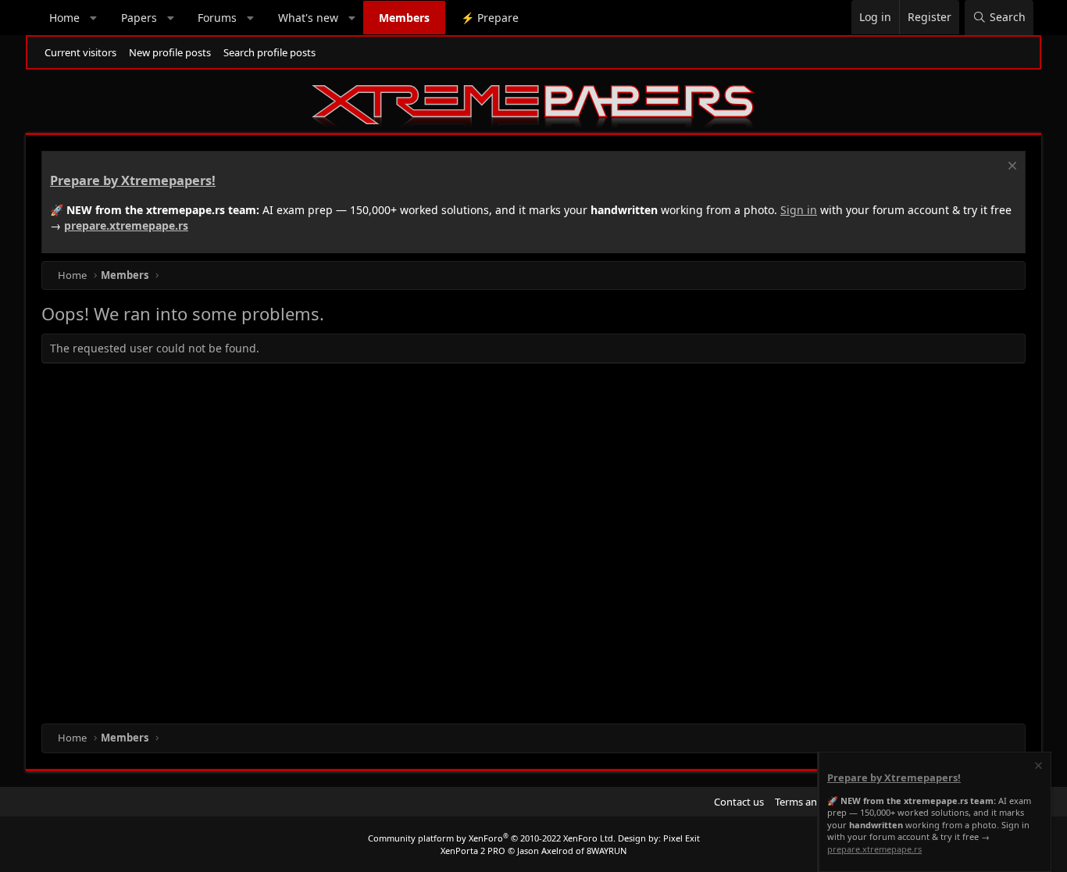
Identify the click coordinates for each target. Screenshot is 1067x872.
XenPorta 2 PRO (473, 850)
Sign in (798, 209)
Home (64, 17)
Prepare (490, 17)
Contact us (739, 802)
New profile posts (170, 52)
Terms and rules (811, 802)
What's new (308, 17)
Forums (217, 17)
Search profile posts (269, 52)
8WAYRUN (606, 850)
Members (404, 17)
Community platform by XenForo (492, 838)
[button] (93, 18)
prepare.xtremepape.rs (126, 225)
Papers (139, 17)
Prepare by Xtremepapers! (133, 180)
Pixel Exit (681, 838)
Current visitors (80, 52)
